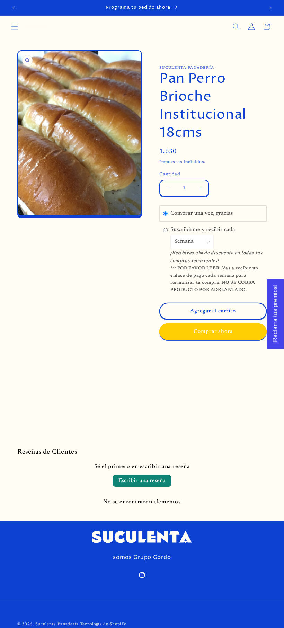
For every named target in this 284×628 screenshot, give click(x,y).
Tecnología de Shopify (103, 624)
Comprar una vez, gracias (201, 213)
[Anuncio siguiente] (270, 7)
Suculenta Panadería (57, 624)
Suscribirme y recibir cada (203, 229)
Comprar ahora (213, 331)
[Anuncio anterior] (13, 7)
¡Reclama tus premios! (275, 314)
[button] (14, 26)
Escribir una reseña (142, 481)
